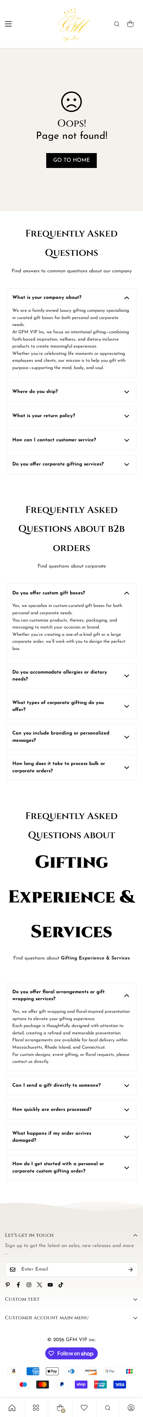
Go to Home (71, 160)
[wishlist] (84, 1407)
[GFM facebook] (18, 1284)
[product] (12, 1407)
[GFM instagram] (29, 1284)
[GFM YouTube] (50, 1284)
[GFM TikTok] (61, 1284)
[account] (131, 1407)
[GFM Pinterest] (7, 1284)
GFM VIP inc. (81, 1339)
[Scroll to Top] (131, 1382)
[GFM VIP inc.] (71, 24)
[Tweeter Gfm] (39, 1284)
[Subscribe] (130, 1269)
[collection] (36, 1407)
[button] (130, 23)
